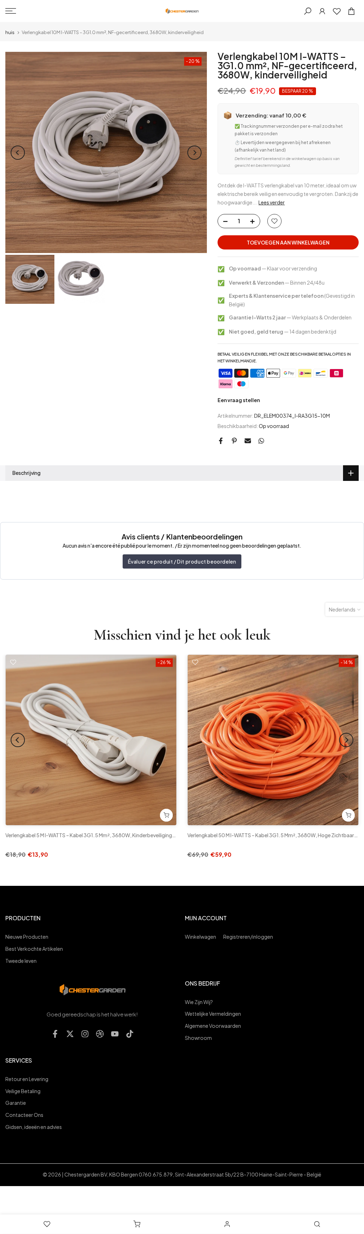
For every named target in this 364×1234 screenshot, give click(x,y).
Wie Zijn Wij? (199, 1002)
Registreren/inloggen (248, 936)
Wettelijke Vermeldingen (213, 1013)
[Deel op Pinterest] (234, 441)
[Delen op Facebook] (221, 441)
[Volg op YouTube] (115, 1034)
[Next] (194, 153)
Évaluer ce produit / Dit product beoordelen (182, 561)
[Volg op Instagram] (85, 1034)
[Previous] (18, 153)
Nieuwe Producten (26, 936)
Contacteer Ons (24, 1115)
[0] (336, 11)
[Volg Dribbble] (100, 1034)
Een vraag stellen (239, 400)
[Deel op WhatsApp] (261, 441)
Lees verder (271, 202)
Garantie (15, 1102)
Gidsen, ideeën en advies (33, 1127)
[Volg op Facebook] (55, 1034)
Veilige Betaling (23, 1091)
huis (10, 32)
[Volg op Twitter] (70, 1034)
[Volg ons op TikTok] (130, 1034)
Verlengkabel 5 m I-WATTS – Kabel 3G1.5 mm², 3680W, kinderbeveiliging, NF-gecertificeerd (111, 835)
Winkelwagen (200, 936)
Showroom (198, 1038)
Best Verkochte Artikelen (34, 948)
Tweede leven (21, 961)
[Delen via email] (248, 441)
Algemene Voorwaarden (213, 1025)
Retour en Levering (26, 1079)
